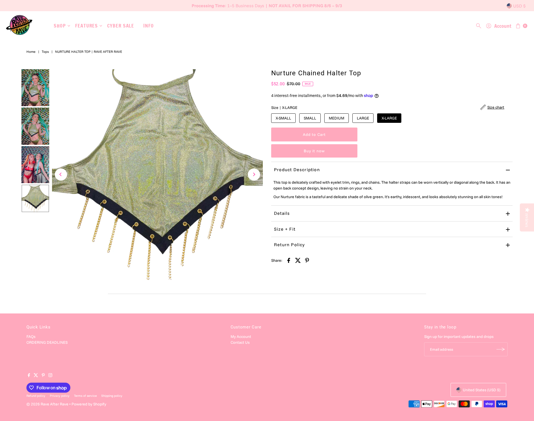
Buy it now (314, 150)
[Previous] (61, 174)
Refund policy (35, 396)
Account (502, 25)
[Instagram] (50, 376)
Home (31, 51)
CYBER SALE (120, 25)
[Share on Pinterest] (307, 260)
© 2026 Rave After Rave (47, 404)
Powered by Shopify (88, 404)
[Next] (254, 174)
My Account (241, 336)
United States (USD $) (481, 389)
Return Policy (289, 244)
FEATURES (86, 25)
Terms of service (85, 396)
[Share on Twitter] (298, 260)
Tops (45, 51)
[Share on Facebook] (289, 260)
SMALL (310, 118)
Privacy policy (60, 396)
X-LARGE (389, 118)
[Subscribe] (501, 349)
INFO (148, 25)
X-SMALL (283, 118)
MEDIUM (336, 118)
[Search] (478, 26)
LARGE (363, 118)
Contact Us (240, 342)
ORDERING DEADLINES (47, 342)
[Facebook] (29, 376)
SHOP (60, 25)
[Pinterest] (43, 376)
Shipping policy (111, 396)
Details (282, 213)
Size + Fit (284, 229)
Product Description (297, 169)
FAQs (31, 336)
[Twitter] (36, 376)
